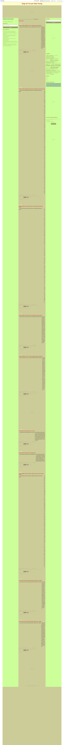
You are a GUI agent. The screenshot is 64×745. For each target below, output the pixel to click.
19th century (50, 55)
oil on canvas (55, 55)
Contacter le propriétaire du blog (8, 21)
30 (27, 685)
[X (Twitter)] (36, 0)
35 (33, 685)
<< (25, 685)
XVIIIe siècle (49, 72)
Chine (53, 70)
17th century (49, 71)
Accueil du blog (48, 120)
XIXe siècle (48, 68)
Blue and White (53, 65)
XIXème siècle (50, 57)
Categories (31, 19)
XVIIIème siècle (50, 63)
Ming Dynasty (50, 61)
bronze (48, 70)
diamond (54, 67)
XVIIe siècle (56, 58)
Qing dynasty (50, 58)
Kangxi (53, 68)
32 (30, 685)
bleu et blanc (56, 68)
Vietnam (52, 74)
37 (36, 685)
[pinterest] (38, 0)
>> (38, 685)
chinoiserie (56, 72)
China (56, 61)
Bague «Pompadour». (5, 40)
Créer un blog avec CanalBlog (50, 121)
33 (31, 685)
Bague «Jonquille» (5, 37)
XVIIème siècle (57, 71)
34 (32, 685)
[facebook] (35, 0)
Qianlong (58, 70)
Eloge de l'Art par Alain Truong (23, 19)
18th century (54, 60)
